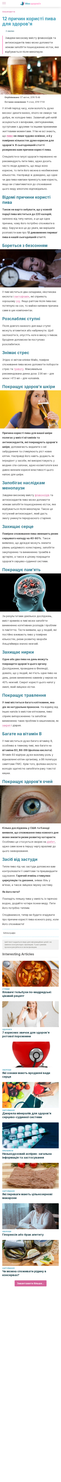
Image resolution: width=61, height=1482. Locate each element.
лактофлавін (21, 296)
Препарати (7, 1151)
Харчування (8, 1110)
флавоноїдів (42, 495)
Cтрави (6, 989)
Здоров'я (7, 1029)
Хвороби (6, 1070)
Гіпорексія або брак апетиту (23, 1234)
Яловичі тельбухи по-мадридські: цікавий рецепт (27, 994)
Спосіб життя (8, 12)
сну (18, 301)
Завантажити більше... (30, 1283)
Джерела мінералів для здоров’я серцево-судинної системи (26, 1115)
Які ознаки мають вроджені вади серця (26, 1074)
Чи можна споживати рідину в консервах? (24, 1273)
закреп (6, 725)
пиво (10, 135)
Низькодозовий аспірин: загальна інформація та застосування (27, 1155)
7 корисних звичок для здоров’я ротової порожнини (26, 1034)
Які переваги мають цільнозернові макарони (27, 1196)
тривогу (19, 368)
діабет (51, 841)
